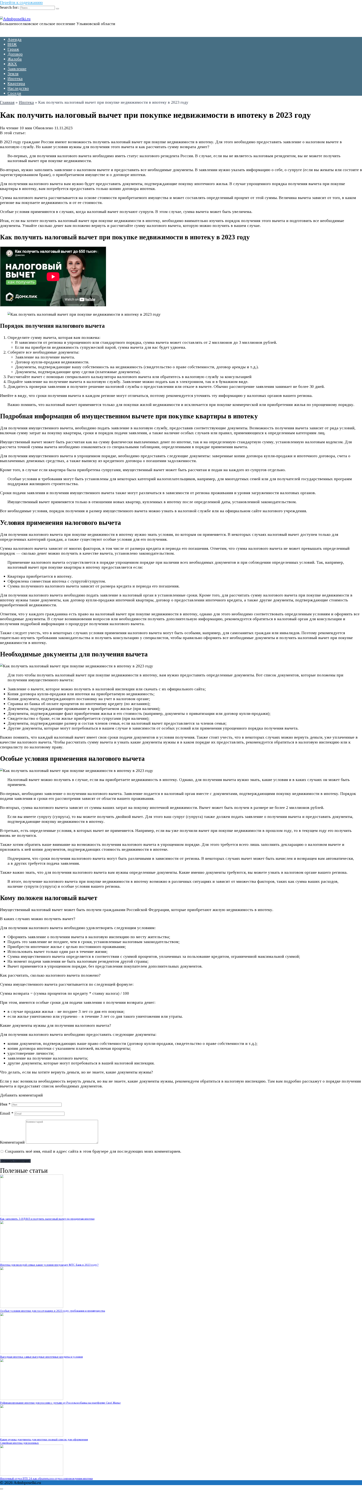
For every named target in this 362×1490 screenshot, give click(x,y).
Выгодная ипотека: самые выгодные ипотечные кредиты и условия (41, 1356)
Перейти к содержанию (21, 2)
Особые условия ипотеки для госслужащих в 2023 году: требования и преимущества (52, 1310)
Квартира (16, 83)
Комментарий (12, 1142)
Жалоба (15, 59)
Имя (5, 1104)
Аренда (14, 39)
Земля (13, 73)
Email (6, 1113)
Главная (7, 102)
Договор (15, 54)
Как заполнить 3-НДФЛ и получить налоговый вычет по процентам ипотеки (47, 1218)
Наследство (18, 88)
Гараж (13, 49)
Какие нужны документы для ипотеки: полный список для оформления (44, 1439)
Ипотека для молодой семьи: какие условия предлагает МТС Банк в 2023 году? (49, 1264)
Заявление (17, 68)
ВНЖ (12, 44)
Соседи (14, 93)
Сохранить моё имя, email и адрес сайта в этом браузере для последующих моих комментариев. (93, 1151)
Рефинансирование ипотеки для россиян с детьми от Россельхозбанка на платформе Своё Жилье (60, 1402)
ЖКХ (12, 63)
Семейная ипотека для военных (19, 1442)
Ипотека (15, 78)
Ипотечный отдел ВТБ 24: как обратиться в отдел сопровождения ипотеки (46, 1478)
